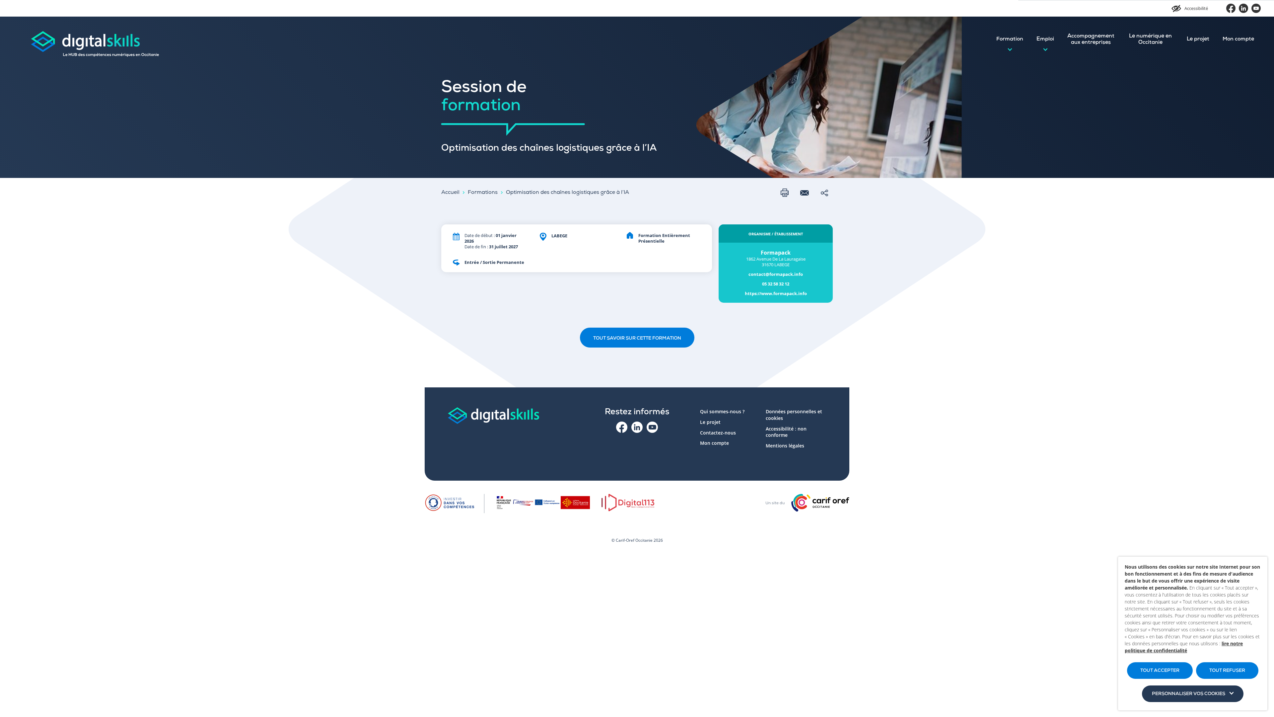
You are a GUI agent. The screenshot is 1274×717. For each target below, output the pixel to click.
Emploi (1045, 39)
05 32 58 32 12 (775, 284)
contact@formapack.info (775, 274)
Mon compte (1238, 39)
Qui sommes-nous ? (722, 411)
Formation (1009, 39)
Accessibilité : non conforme (786, 432)
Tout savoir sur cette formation (637, 338)
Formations (483, 193)
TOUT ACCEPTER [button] (1159, 671)
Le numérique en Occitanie (1150, 39)
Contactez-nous (718, 433)
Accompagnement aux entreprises (1090, 39)
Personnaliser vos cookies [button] (1188, 694)
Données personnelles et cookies (794, 414)
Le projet (1198, 39)
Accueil (450, 193)
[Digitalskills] (94, 39)
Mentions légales (785, 445)
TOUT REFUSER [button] (1227, 671)
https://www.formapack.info (776, 293)
